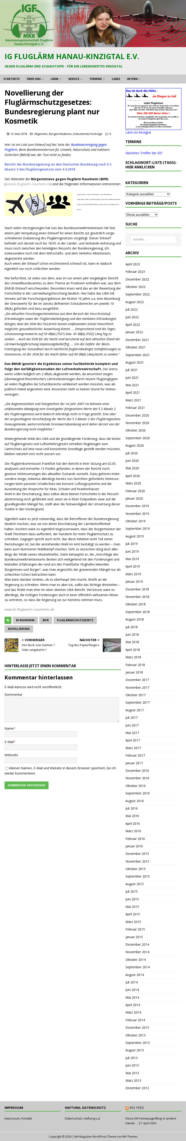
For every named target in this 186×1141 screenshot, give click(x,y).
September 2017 (137, 702)
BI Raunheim (25, 620)
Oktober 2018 (135, 604)
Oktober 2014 (135, 959)
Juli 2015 (131, 891)
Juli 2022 (131, 309)
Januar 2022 (134, 332)
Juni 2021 (132, 377)
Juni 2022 (132, 317)
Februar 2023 (135, 271)
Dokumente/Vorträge (87, 134)
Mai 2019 (132, 559)
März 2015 (133, 922)
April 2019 (132, 566)
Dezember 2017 (137, 680)
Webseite (11, 755)
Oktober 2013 (135, 1035)
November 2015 (137, 861)
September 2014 (137, 967)
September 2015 (137, 876)
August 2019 (134, 536)
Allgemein (41, 134)
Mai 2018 (132, 642)
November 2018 (137, 596)
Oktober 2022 (135, 287)
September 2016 (137, 793)
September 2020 (137, 438)
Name (9, 728)
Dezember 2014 (137, 944)
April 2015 (132, 914)
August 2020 (134, 445)
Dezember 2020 (137, 415)
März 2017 (133, 748)
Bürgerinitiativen (60, 134)
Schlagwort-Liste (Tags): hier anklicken (150, 165)
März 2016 (133, 831)
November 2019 (137, 513)
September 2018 (137, 612)
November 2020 (137, 423)
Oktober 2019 (135, 521)
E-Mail (9, 742)
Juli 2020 (131, 453)
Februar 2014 (135, 1020)
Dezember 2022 (137, 279)
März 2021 (133, 400)
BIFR (46, 620)
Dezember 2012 (137, 1088)
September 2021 (137, 355)
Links (116, 79)
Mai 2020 (132, 468)
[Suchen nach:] (153, 239)
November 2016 (137, 778)
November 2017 (137, 687)
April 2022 (132, 324)
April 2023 (132, 264)
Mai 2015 (132, 906)
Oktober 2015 (135, 869)
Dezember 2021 (137, 340)
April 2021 (132, 392)
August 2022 (134, 302)
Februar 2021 (135, 407)
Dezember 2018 (137, 589)
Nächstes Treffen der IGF (143, 153)
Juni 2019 (132, 551)
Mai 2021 (132, 385)
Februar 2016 (135, 839)
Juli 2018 (131, 627)
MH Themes (129, 1137)
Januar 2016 (134, 846)
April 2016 (132, 823)
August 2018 (134, 619)
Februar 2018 (135, 665)
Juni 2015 (132, 899)
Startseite (11, 79)
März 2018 (133, 657)
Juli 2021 (131, 370)
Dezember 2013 (137, 1027)
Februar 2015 (135, 929)
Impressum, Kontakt (18, 1118)
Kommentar (13, 694)
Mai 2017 (132, 733)
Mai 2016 (132, 816)
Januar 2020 (134, 498)
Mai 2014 (132, 997)
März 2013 (133, 1080)
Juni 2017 (132, 725)
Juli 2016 (131, 808)
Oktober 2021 (135, 347)
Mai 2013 (132, 1073)
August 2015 (134, 884)
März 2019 (133, 574)
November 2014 (137, 952)
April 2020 (132, 476)
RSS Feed (137, 1107)
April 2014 (132, 1005)
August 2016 (134, 801)
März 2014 (133, 1012)
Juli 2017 (131, 717)
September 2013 (137, 1042)
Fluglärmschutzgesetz (75, 620)
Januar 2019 (134, 581)
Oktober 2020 (135, 430)
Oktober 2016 (135, 786)
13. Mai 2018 (18, 134)
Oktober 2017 (135, 695)
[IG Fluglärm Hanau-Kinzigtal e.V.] (93, 44)
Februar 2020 (135, 491)
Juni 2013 (132, 1065)
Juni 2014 (132, 990)
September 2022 (137, 294)
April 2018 (132, 649)
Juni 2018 (132, 634)
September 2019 (137, 528)
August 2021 (134, 362)
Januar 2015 (134, 937)
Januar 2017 (134, 763)
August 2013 (134, 1050)
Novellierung (19, 629)
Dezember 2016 (137, 770)
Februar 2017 (135, 755)
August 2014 (134, 975)
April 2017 (132, 740)
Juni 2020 (132, 460)
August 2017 (134, 710)
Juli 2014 (131, 982)
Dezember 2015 (137, 853)
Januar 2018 (134, 672)
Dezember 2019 (137, 506)
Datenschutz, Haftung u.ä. (82, 1118)
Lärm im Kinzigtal (138, 132)
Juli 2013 (131, 1058)
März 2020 (133, 483)
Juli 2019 (131, 544)
